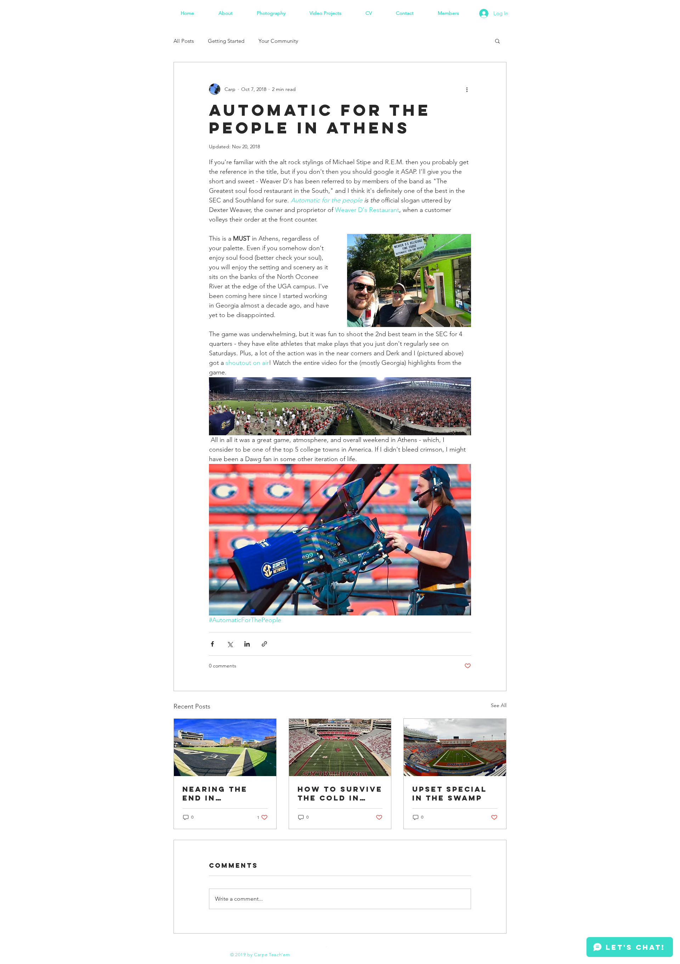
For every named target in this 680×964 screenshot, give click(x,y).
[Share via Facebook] (212, 644)
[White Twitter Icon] (318, 951)
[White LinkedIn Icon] (331, 951)
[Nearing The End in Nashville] (225, 747)
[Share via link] (264, 644)
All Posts (184, 41)
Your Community (278, 41)
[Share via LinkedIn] (247, 644)
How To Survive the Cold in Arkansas (340, 793)
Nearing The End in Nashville (215, 793)
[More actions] (467, 89)
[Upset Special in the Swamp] (455, 747)
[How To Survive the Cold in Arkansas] (340, 747)
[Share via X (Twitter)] (229, 644)
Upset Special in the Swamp (449, 793)
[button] (497, 41)
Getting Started (226, 41)
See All (498, 705)
